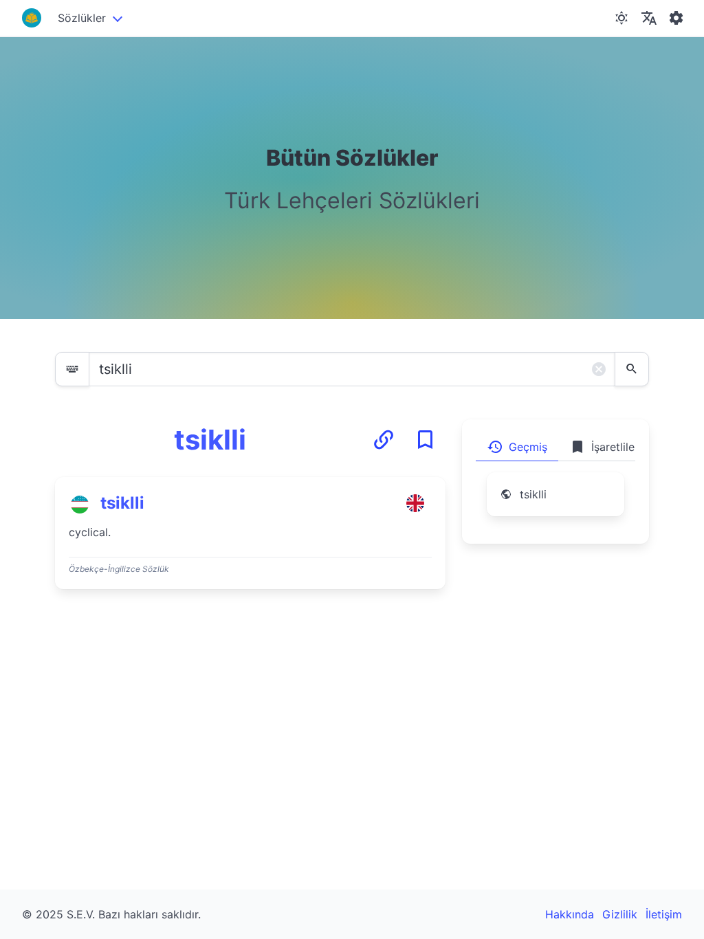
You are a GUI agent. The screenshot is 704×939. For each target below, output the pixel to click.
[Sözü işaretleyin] (425, 440)
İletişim (664, 914)
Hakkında (569, 914)
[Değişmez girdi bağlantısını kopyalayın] (383, 440)
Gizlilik (619, 914)
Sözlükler (82, 18)
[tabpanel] (555, 502)
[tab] (517, 447)
